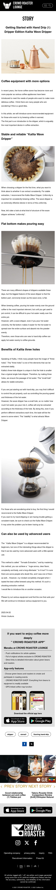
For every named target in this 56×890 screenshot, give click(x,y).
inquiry (41, 853)
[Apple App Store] (15, 720)
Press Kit (40, 858)
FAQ (50, 853)
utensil (23, 734)
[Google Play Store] (40, 720)
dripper (10, 734)
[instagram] (19, 842)
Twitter (31, 744)
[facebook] (37, 842)
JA (35, 866)
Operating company (12, 853)
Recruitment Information (22, 858)
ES (28, 866)
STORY (28, 19)
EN (21, 866)
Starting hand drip (41, 734)
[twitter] (28, 842)
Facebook (24, 744)
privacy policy (29, 853)
